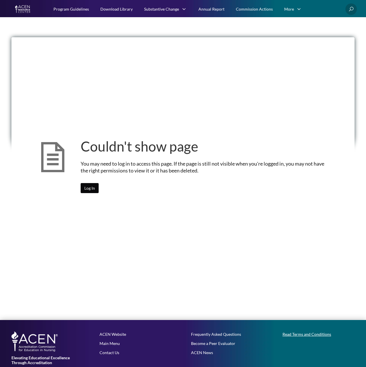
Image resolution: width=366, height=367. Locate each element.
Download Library (116, 9)
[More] (299, 9)
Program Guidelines (71, 9)
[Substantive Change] (184, 9)
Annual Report (211, 9)
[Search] (351, 9)
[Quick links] (23, 9)
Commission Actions (254, 9)
